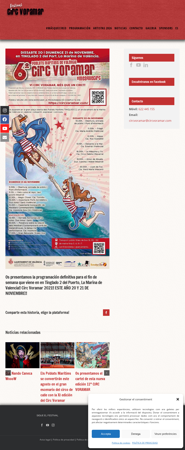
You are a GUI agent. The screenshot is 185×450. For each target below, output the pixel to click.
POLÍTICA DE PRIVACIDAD (145, 442)
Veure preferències (165, 433)
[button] (178, 399)
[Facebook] (131, 65)
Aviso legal (45, 439)
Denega (135, 433)
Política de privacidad (63, 439)
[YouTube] (138, 65)
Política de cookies (121, 442)
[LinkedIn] (145, 65)
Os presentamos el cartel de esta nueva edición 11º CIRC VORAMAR (90, 381)
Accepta (106, 433)
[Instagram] (53, 425)
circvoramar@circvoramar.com (150, 121)
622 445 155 (147, 109)
